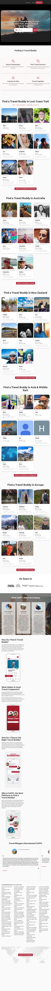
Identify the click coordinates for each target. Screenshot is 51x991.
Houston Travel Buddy (6, 923)
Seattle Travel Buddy (6, 896)
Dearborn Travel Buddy (44, 891)
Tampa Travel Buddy (6, 931)
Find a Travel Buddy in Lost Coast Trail (25, 101)
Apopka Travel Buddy (30, 937)
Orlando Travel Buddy (18, 888)
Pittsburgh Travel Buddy (19, 915)
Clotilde (5, 314)
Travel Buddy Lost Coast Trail (33, 105)
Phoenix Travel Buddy (6, 919)
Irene (20, 340)
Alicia (4, 340)
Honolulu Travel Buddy (19, 922)
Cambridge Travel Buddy (31, 909)
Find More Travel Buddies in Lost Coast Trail (25, 188)
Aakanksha (22, 246)
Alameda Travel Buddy (31, 886)
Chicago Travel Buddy (6, 892)
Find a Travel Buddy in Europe (25, 484)
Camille (37, 246)
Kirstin (21, 366)
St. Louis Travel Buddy (18, 913)
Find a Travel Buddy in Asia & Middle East (25, 389)
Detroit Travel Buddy (43, 892)
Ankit (4, 125)
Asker (4, 464)
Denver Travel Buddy (6, 902)
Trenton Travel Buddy (6, 907)
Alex (36, 532)
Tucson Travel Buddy (43, 889)
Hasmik (37, 438)
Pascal (4, 177)
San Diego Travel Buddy (6, 924)
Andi (4, 558)
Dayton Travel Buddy (43, 919)
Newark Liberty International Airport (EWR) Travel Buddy (30, 940)
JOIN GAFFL (39, 2)
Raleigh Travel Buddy (30, 910)
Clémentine (6, 272)
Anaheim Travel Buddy (18, 934)
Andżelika (22, 151)
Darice (21, 177)
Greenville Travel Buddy (31, 927)
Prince (21, 125)
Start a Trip (28, 2)
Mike (36, 125)
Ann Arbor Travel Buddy (44, 886)
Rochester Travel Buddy (44, 893)
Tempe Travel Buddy (43, 903)
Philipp (37, 506)
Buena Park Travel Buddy (31, 895)
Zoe (36, 314)
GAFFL (13, 105)
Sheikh (21, 412)
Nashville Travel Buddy (19, 931)
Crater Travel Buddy (43, 910)
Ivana (20, 314)
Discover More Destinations (25, 954)
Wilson (37, 151)
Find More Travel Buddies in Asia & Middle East (25, 475)
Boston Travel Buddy (6, 917)
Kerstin (21, 558)
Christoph (21, 532)
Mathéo (21, 272)
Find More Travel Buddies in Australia (25, 283)
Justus (4, 220)
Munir (4, 412)
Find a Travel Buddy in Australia (25, 198)
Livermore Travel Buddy (19, 903)
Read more (5, 870)
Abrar (20, 464)
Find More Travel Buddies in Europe (25, 569)
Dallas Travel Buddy (6, 915)
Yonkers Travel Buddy (6, 936)
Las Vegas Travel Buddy (31, 896)
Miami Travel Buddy (30, 915)
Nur (20, 438)
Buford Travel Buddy (30, 888)
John (36, 412)
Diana (20, 220)
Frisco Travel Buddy (43, 912)
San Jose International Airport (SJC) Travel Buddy (31, 932)
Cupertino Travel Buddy (19, 907)
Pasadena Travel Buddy (44, 902)
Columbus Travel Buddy (19, 886)
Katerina (5, 366)
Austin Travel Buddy (6, 916)
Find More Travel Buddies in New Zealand (25, 377)
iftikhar (5, 438)
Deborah (37, 220)
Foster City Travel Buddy (44, 917)
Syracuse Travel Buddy (43, 916)
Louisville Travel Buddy (44, 905)
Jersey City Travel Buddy (7, 903)
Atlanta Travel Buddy (6, 900)
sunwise (37, 340)
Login (33, 2)
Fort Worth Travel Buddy (44, 909)
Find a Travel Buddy (21, 105)
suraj (4, 246)
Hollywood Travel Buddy (19, 933)
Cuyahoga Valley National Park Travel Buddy (43, 897)
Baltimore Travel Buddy (19, 912)
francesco (5, 506)
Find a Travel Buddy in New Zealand (25, 292)
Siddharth (21, 506)
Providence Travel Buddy (19, 916)
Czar (4, 151)
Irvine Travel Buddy (18, 920)
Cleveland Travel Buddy (44, 888)
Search (35, 30)
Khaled (5, 532)
